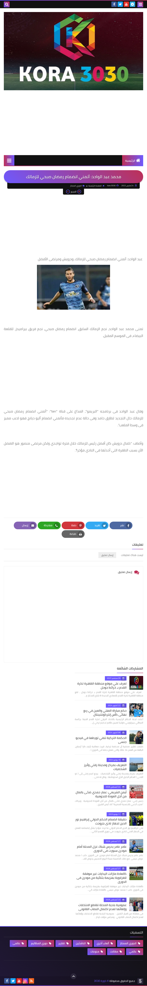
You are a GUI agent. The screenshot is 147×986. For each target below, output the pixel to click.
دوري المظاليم (39, 943)
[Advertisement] (73, 126)
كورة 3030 (100, 981)
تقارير (61, 943)
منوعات (95, 951)
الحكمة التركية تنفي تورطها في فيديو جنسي (101, 740)
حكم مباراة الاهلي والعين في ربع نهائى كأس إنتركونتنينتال (105, 712)
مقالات (114, 951)
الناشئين (81, 943)
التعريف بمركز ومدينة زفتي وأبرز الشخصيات (105, 767)
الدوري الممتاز (76, 186)
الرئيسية (130, 160)
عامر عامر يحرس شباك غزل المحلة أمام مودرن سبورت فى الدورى (102, 848)
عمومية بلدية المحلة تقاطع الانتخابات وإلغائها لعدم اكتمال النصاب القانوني (102, 907)
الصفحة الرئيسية (95, 186)
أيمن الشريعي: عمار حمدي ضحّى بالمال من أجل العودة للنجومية (101, 794)
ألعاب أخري (103, 943)
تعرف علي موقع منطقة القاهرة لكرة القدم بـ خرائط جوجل (102, 685)
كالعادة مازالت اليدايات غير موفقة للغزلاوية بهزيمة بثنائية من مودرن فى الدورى (102, 877)
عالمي (133, 951)
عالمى (17, 943)
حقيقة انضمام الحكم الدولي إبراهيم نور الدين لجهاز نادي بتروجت (101, 821)
